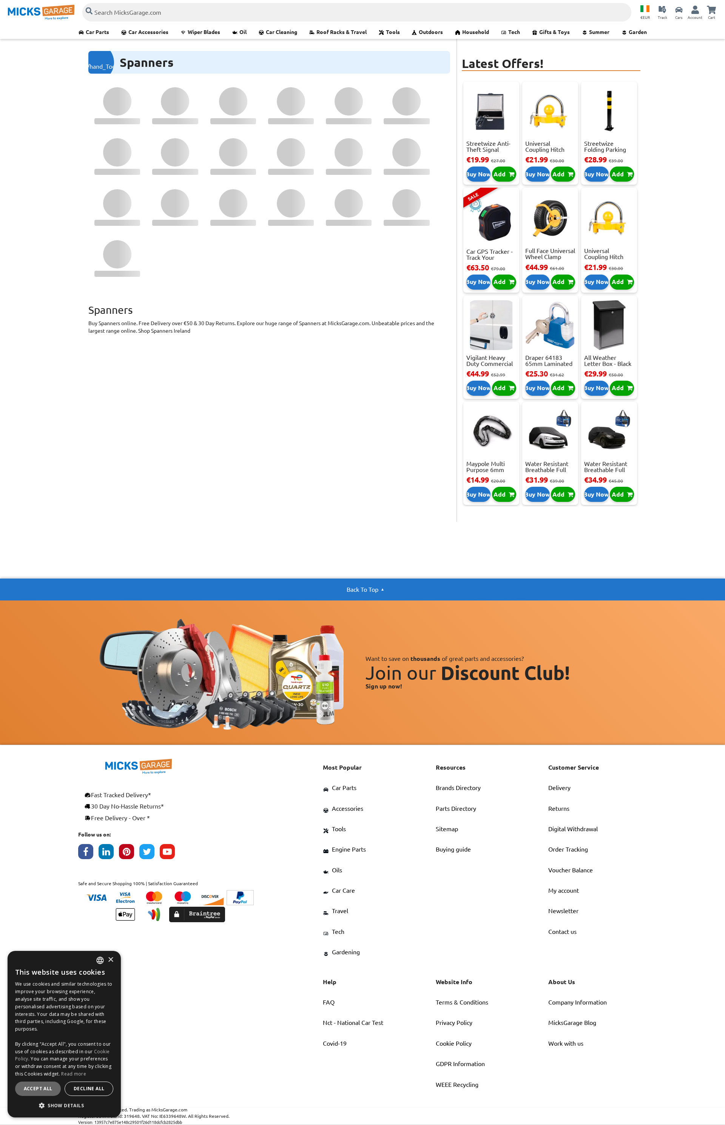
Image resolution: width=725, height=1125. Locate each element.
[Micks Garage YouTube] (170, 853)
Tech (514, 32)
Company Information (577, 1002)
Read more (73, 1074)
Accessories (347, 808)
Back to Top (362, 589)
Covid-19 (335, 1043)
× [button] (110, 960)
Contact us (562, 931)
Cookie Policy (454, 1043)
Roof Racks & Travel (341, 32)
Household (475, 32)
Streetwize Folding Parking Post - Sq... (605, 149)
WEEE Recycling (457, 1084)
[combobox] (100, 960)
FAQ (329, 1002)
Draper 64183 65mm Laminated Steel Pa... (548, 363)
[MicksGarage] (41, 12)
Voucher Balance (570, 870)
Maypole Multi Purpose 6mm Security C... (485, 469)
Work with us (565, 1043)
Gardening (346, 952)
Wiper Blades (204, 32)
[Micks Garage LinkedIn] (109, 853)
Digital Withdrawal (573, 829)
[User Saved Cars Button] (678, 9)
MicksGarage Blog (572, 1022)
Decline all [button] (89, 1088)
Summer (599, 32)
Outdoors (431, 32)
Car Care (343, 890)
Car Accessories (148, 32)
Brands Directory (458, 787)
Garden (638, 32)
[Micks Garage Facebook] (88, 853)
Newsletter (563, 910)
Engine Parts (349, 849)
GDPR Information (460, 1063)
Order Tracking (568, 849)
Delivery (559, 787)
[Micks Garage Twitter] (149, 853)
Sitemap (447, 829)
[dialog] (64, 1034)
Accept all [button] (38, 1088)
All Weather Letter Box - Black (607, 360)
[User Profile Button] (695, 9)
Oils (337, 870)
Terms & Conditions (462, 1002)
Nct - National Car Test (353, 1022)
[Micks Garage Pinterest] (129, 853)
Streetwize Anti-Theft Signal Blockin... (488, 149)
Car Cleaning (281, 32)
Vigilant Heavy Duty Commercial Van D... (489, 363)
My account (563, 890)
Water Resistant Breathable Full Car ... (546, 469)
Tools (393, 32)
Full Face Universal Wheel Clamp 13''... (550, 256)
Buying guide (453, 849)
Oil (243, 32)
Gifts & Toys (554, 32)
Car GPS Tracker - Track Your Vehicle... (489, 257)
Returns (558, 808)
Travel (340, 910)
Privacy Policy (454, 1022)
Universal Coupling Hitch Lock (545, 149)
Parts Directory (456, 808)
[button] (64, 1105)
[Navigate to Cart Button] (711, 9)
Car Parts (97, 32)
